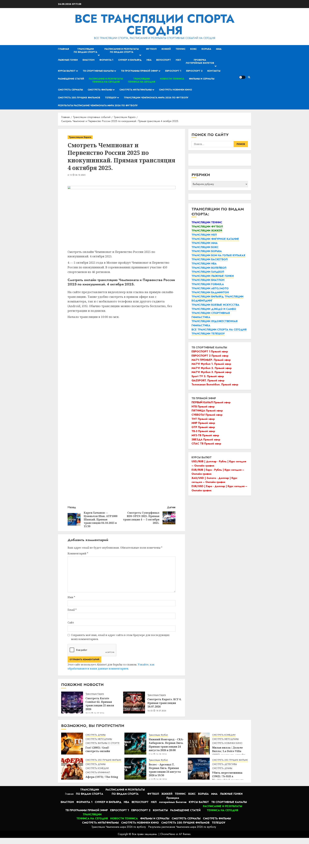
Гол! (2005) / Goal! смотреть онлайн (97, 749)
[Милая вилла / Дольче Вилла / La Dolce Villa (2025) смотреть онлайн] (199, 743)
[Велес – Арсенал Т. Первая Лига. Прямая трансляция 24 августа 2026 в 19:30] (135, 769)
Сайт (71, 622)
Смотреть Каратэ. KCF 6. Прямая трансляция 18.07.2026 (164, 703)
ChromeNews (167, 834)
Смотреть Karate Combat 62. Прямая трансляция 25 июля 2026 (99, 704)
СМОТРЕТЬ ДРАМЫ (95, 734)
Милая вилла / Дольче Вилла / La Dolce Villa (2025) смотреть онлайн (228, 751)
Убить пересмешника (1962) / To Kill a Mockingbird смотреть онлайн (228, 778)
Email (72, 610)
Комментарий (78, 553)
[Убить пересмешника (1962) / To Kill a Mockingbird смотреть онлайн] (199, 769)
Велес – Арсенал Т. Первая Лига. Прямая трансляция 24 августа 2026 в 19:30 (165, 770)
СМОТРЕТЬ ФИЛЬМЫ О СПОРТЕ (102, 743)
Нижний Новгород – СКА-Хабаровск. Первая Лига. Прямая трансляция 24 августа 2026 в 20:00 (166, 745)
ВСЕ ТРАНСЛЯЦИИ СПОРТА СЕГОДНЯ (154, 24)
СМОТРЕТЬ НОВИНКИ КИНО (227, 743)
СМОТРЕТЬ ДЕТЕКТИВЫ (224, 764)
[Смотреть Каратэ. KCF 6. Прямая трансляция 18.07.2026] (134, 702)
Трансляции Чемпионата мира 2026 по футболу (156, 97)
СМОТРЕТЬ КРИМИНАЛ (97, 772)
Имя (71, 597)
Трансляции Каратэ (80, 137)
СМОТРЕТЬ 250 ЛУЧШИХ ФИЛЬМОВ (104, 760)
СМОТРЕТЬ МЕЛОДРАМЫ (98, 739)
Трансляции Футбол (158, 734)
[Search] (249, 77)
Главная (63, 49)
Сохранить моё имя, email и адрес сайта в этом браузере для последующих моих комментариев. (120, 637)
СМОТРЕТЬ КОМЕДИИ (223, 734)
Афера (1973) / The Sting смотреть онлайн (101, 778)
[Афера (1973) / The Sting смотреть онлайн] (72, 769)
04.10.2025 (80, 175)
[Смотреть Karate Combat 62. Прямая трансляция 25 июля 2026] (72, 702)
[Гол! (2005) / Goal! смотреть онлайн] (72, 743)
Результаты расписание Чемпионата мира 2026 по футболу (98, 105)
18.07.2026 (161, 711)
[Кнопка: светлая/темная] (242, 77)
